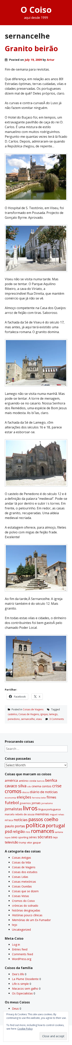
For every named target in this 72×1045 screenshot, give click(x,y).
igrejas (44, 714)
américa (11, 780)
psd (8, 831)
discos (25, 792)
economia (10, 797)
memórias (42, 814)
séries (33, 837)
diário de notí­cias (44, 791)
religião (19, 831)
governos (25, 803)
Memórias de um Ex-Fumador (31, 920)
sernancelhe (28, 719)
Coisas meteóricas (24, 881)
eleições (24, 796)
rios (28, 831)
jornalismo (47, 803)
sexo (14, 837)
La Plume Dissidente (25, 979)
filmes (51, 797)
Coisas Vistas (20, 896)
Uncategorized (21, 929)
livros (30, 808)
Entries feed (19, 949)
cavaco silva (15, 785)
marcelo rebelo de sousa (19, 814)
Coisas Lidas (20, 877)
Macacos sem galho (25, 988)
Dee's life (18, 974)
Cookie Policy (25, 1028)
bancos (40, 781)
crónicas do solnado (25, 905)
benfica (51, 780)
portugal (55, 825)
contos (46, 786)
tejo (55, 837)
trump (22, 842)
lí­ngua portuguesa (49, 809)
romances (42, 830)
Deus (15, 1008)
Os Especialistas (22, 993)
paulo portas (15, 826)
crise (57, 785)
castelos (12, 714)
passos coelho (43, 819)
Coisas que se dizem (25, 891)
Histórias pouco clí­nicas (27, 915)
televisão (11, 842)
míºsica (9, 820)
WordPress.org (21, 959)
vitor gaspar (34, 842)
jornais (36, 803)
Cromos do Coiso (23, 901)
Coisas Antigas (21, 857)
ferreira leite (39, 797)
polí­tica (35, 825)
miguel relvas (57, 814)
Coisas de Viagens (33, 709)
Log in (16, 944)
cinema (36, 786)
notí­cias (21, 819)
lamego (53, 714)
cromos (13, 791)
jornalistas (13, 808)
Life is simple (20, 984)
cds (29, 786)
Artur (50, 60)
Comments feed (22, 954)
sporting (23, 837)
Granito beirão (31, 48)
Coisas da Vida (21, 862)
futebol (12, 802)
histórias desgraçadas (26, 910)
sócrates (45, 836)
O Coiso (36, 9)
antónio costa (27, 781)
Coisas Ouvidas (22, 886)
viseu (39, 719)
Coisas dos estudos (24, 872)
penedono (14, 719)
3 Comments (56, 719)
